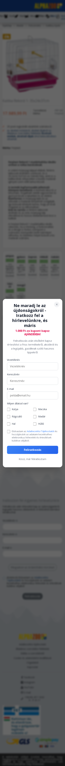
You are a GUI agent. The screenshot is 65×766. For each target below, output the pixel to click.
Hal (13, 423)
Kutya (15, 409)
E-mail (10, 389)
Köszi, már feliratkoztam (32, 459)
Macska (42, 409)
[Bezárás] (56, 304)
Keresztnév (13, 374)
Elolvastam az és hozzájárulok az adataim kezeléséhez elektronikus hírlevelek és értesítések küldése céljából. (34, 436)
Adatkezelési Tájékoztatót (40, 431)
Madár (41, 416)
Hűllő (41, 423)
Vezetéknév (13, 359)
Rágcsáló (17, 416)
